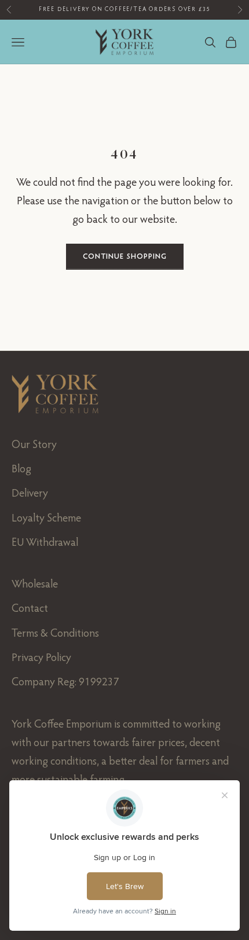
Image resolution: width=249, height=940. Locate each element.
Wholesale (35, 584)
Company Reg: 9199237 (65, 682)
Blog (21, 469)
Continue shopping (125, 256)
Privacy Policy (41, 658)
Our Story (34, 445)
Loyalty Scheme (46, 518)
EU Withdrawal (45, 543)
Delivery (30, 494)
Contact (30, 609)
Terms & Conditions (55, 634)
